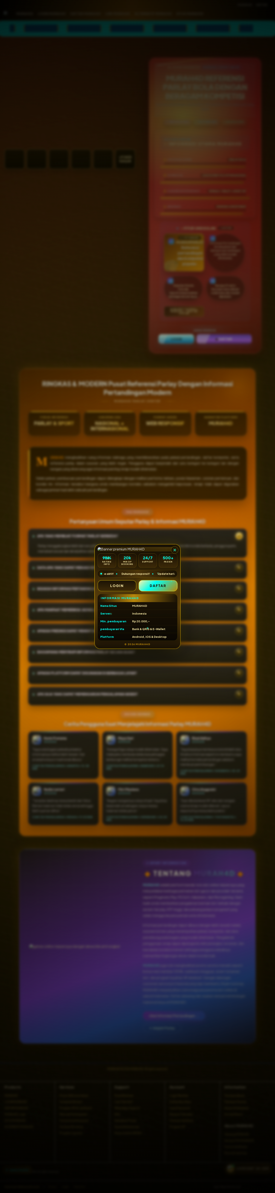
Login (117, 585)
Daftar (158, 585)
